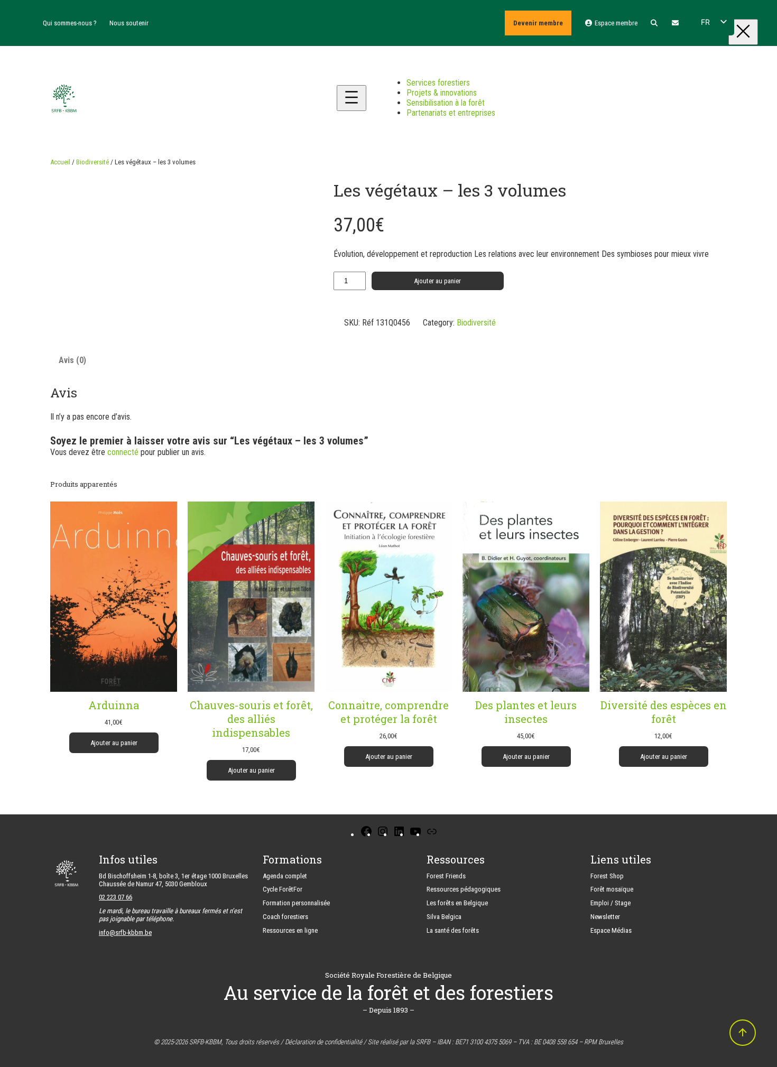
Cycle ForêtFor (282, 889)
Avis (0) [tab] (72, 360)
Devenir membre (538, 23)
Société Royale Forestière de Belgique (388, 975)
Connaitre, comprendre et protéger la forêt (388, 712)
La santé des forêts (453, 930)
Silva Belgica (444, 917)
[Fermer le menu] (743, 32)
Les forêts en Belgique (457, 903)
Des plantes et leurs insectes (526, 712)
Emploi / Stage (610, 903)
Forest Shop (607, 876)
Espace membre (615, 23)
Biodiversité (92, 162)
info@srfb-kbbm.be (125, 932)
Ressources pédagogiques (464, 889)
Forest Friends (446, 876)
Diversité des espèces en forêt (663, 712)
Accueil (60, 162)
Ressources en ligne (290, 930)
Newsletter (605, 917)
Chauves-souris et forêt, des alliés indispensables (251, 718)
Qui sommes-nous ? (70, 23)
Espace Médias (611, 930)
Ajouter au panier (437, 281)
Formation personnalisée (296, 903)
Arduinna (113, 705)
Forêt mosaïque (611, 889)
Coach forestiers (285, 917)
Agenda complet (285, 876)
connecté (122, 452)
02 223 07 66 (115, 897)
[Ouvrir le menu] (351, 98)
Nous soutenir (129, 23)
